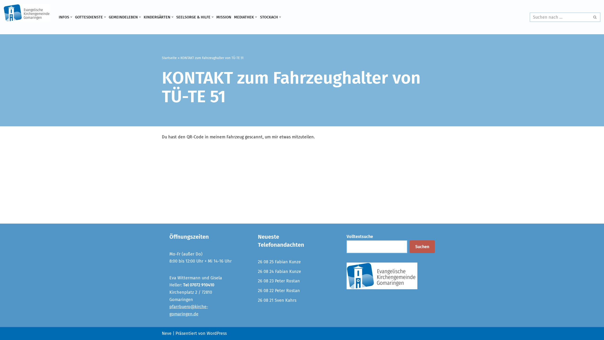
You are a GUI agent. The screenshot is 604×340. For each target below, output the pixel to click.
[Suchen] (595, 17)
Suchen (422, 246)
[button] (71, 17)
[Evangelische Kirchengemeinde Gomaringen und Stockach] (27, 13)
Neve (167, 333)
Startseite (169, 58)
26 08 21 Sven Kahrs (277, 300)
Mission (223, 17)
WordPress (217, 333)
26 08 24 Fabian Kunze (279, 271)
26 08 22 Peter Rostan (279, 290)
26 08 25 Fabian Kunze (279, 261)
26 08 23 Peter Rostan (279, 281)
